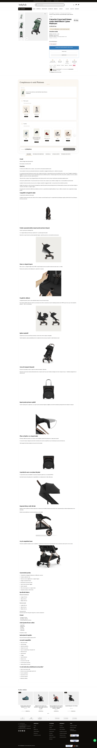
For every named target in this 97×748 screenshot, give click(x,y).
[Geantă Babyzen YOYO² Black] (71, 698)
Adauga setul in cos (69, 149)
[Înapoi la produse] (51, 16)
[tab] (29, 154)
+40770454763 (22, 723)
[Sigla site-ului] (22, 4)
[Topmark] (57, 718)
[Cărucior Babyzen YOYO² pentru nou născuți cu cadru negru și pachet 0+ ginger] (56, 698)
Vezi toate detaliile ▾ (53, 41)
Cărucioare (57, 13)
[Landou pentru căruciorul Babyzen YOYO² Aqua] (25, 698)
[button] (19, 40)
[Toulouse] (48, 718)
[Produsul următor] (52, 16)
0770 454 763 (71, 69)
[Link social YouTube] (22, 731)
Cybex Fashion (36, 731)
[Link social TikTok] (24, 731)
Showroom (36, 733)
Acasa (35, 725)
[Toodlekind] (66, 718)
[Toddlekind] (74, 718)
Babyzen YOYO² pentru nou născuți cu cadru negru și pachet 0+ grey (41, 707)
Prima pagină (51, 13)
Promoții (50, 733)
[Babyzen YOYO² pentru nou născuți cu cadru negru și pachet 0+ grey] (40, 698)
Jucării (50, 727)
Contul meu (62, 727)
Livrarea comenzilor (63, 733)
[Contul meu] (74, 5)
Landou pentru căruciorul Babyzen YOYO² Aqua (25, 706)
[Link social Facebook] (19, 731)
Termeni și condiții (73, 725)
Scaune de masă (52, 729)
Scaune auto (51, 731)
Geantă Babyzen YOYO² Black (71, 705)
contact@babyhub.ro (23, 724)
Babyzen (25, 708)
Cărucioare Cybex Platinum (65, 13)
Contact (61, 725)
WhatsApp (54, 70)
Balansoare (51, 735)
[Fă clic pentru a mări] (27, 38)
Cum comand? (62, 729)
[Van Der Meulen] (31, 718)
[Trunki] (39, 718)
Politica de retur (63, 735)
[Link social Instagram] (21, 731)
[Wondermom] (22, 718)
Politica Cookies (73, 727)
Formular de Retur (63, 737)
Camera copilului (52, 737)
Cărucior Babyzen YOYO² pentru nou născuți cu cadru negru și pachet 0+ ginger (56, 707)
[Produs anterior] (50, 16)
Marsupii (50, 739)
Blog (34, 727)
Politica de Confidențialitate (73, 730)
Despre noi (36, 729)
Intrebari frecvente (37, 735)
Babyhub (22, 745)
